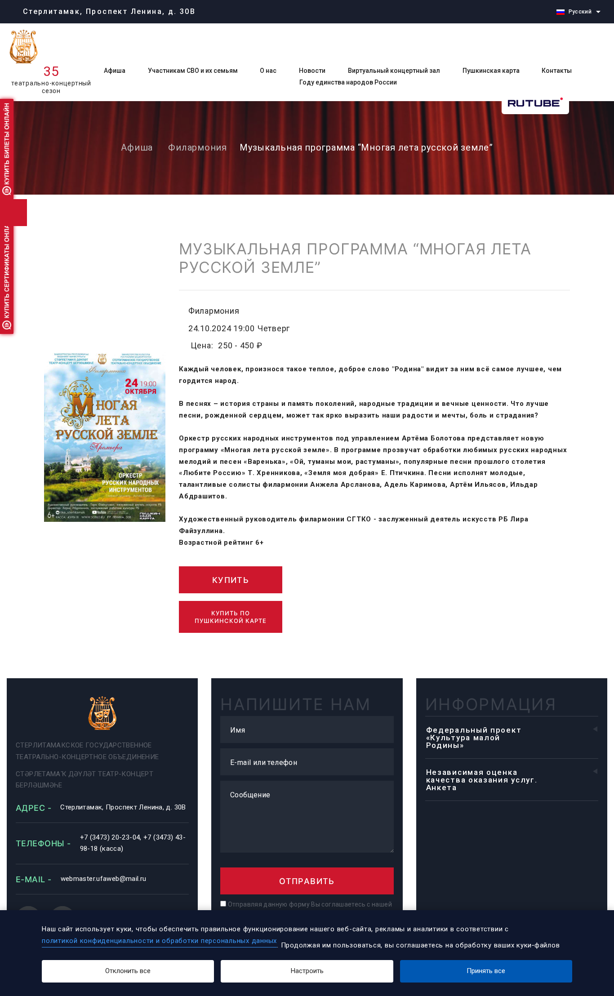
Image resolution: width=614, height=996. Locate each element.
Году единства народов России (348, 82)
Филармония (197, 147)
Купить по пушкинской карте (231, 616)
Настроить (307, 971)
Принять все (486, 971)
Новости (312, 70)
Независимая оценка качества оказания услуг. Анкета (482, 780)
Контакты (557, 70)
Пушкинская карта (491, 70)
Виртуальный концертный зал (394, 70)
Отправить (306, 881)
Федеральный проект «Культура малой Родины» (474, 737)
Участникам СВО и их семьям (193, 70)
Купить (230, 580)
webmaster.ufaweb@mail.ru (104, 879)
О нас (268, 70)
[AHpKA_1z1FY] (104, 436)
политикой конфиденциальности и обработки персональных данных (159, 941)
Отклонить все (128, 971)
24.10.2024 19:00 (221, 328)
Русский (580, 12)
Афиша (114, 70)
